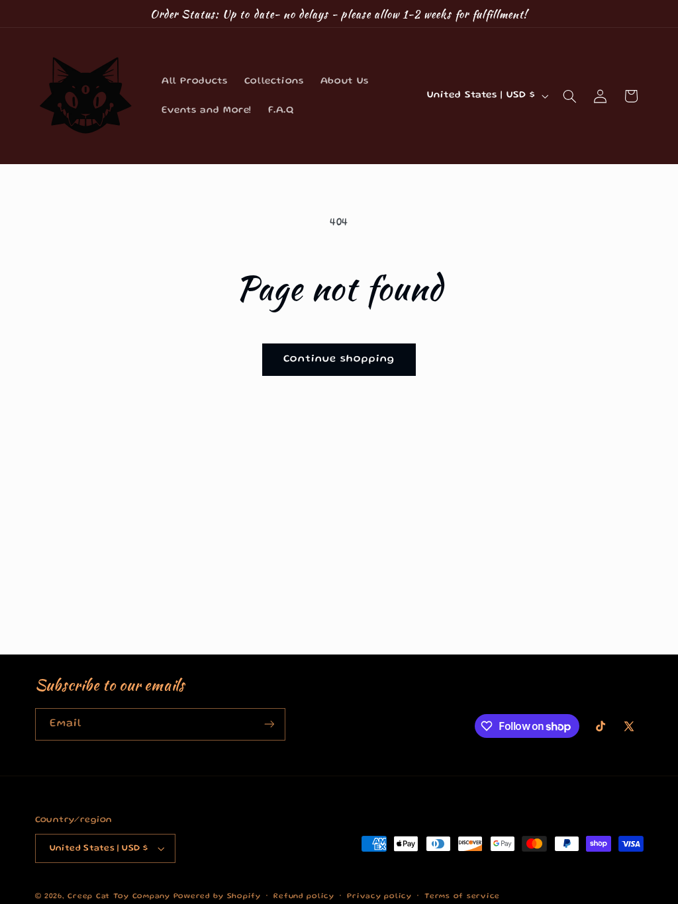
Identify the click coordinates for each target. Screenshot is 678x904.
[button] (569, 96)
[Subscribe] (269, 724)
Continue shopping (339, 359)
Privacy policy (379, 896)
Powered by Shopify (217, 896)
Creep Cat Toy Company (119, 896)
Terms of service (462, 896)
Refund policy (303, 896)
